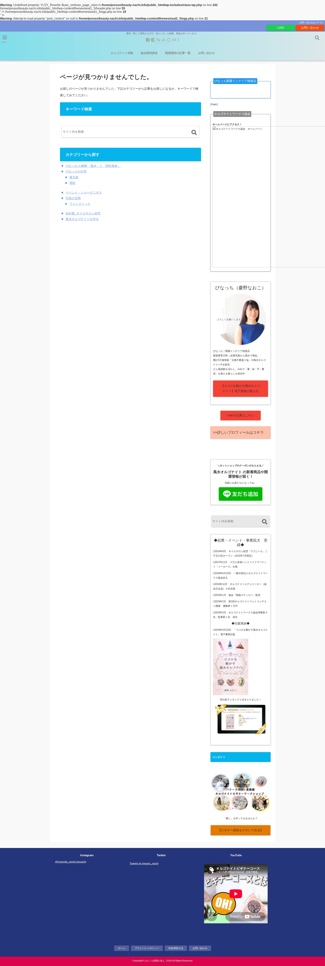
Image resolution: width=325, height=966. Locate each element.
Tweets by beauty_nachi (144, 863)
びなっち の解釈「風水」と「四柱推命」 (93, 165)
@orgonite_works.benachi (70, 861)
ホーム (121, 948)
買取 (72, 183)
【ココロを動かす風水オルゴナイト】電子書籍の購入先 (240, 388)
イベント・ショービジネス (84, 192)
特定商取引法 (176, 948)
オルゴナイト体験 (122, 53)
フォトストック (79, 203)
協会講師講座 (149, 53)
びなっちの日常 (76, 171)
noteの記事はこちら (240, 415)
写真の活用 (73, 198)
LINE (280, 27)
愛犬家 (73, 177)
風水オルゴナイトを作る (82, 219)
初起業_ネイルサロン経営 (83, 213)
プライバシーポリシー (147, 948)
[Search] (194, 132)
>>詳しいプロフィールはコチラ (238, 432)
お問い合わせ (310, 27)
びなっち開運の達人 (154, 960)
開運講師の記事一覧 (178, 53)
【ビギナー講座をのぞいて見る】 (240, 830)
